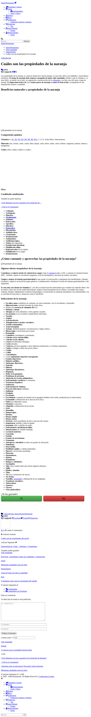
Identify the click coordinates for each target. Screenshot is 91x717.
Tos (11, 26)
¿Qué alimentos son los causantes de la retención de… (21, 203)
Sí (21, 498)
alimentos (56, 80)
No (63, 498)
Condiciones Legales (46, 676)
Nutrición (28, 514)
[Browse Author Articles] (5, 528)
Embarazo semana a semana (20, 22)
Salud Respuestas (7, 3)
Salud (3, 561)
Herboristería (6, 569)
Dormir (3, 646)
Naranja (22, 514)
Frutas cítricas (14, 514)
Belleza (10, 16)
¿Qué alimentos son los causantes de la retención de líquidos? (24, 658)
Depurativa (10, 228)
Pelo (2, 577)
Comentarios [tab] (12, 589)
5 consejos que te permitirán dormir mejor (16, 650)
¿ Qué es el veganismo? (10, 207)
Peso (10, 18)
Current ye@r (7, 638)
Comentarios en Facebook (17, 591)
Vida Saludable (6, 553)
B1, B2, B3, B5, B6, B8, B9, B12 (24, 139)
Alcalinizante (11, 217)
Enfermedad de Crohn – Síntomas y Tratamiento (19, 546)
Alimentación (6, 58)
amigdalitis (18, 479)
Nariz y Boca (15, 13)
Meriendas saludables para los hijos (14, 670)
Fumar (12, 31)
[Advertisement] (26, 110)
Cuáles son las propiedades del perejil (15, 538)
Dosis (12, 35)
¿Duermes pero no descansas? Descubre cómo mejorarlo (22, 666)
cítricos (6, 514)
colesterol (52, 273)
